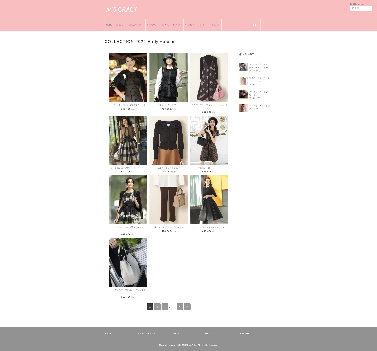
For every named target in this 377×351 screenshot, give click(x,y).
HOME (109, 25)
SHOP (202, 25)
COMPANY (244, 333)
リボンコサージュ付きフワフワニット (128, 105)
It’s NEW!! (177, 25)
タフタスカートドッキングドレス (209, 227)
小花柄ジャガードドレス (209, 168)
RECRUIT (215, 25)
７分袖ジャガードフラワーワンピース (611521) (259, 95)
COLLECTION (135, 25)
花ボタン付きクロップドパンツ (168, 227)
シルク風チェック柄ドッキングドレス (128, 168)
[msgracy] (122, 9)
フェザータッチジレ (168, 105)
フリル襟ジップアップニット (168, 168)
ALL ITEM (189, 25)
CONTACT (177, 333)
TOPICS (165, 25)
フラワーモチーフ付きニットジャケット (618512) (259, 81)
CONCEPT (120, 25)
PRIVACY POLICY (146, 333)
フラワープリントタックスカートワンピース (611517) (259, 67)
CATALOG (151, 25)
